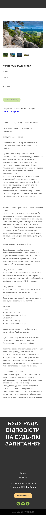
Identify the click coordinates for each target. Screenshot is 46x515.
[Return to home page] (6, 4)
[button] (23, 495)
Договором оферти (11, 111)
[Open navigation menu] (40, 4)
